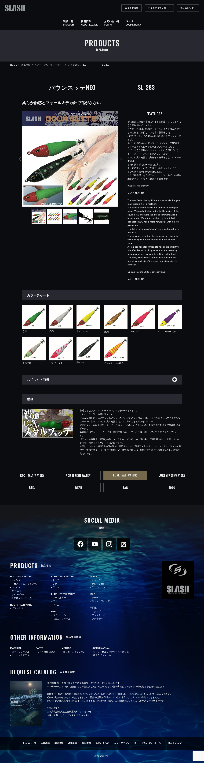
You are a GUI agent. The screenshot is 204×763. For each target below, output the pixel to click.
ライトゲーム (18, 594)
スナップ (96, 611)
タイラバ (16, 591)
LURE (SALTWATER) (125, 475)
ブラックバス (18, 608)
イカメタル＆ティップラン (25, 583)
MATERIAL (16, 648)
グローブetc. (98, 583)
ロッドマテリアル (20, 651)
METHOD (66, 648)
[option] (70, 159)
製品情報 (59, 743)
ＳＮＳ (133, 23)
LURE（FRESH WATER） (64, 594)
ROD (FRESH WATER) (79, 475)
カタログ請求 (131, 8)
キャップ (96, 580)
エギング (16, 580)
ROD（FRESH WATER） (23, 605)
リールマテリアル (20, 655)
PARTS (39, 648)
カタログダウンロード (159, 8)
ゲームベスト (98, 587)
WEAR (78, 487)
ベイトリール (59, 615)
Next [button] (121, 159)
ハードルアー (59, 597)
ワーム (56, 587)
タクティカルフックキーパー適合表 (111, 651)
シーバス (16, 587)
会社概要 (45, 743)
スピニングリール (61, 618)
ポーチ (95, 597)
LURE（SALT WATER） (63, 576)
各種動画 (72, 743)
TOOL (172, 487)
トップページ (29, 743)
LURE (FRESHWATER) (172, 475)
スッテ (56, 580)
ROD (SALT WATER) (32, 475)
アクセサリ (97, 618)
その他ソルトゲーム (22, 598)
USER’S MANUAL (101, 648)
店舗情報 (86, 743)
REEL (32, 487)
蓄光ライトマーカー (103, 655)
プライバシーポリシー (152, 743)
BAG (125, 487)
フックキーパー (99, 615)
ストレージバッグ (101, 601)
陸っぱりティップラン (74, 651)
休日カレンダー (188, 8)
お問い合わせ (102, 743)
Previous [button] (19, 159)
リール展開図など (46, 651)
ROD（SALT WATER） (22, 576)
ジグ (55, 583)
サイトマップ (174, 743)
